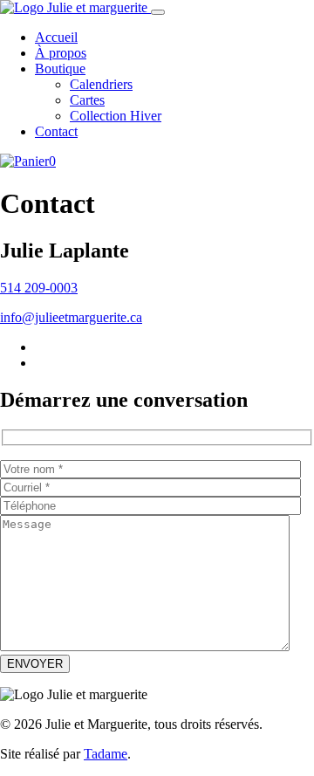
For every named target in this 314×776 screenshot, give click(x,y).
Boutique (60, 68)
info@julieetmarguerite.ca (71, 317)
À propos (60, 52)
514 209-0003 (39, 287)
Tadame (105, 753)
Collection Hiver (115, 115)
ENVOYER (35, 663)
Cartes (87, 100)
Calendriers (101, 84)
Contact (56, 131)
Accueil (56, 37)
